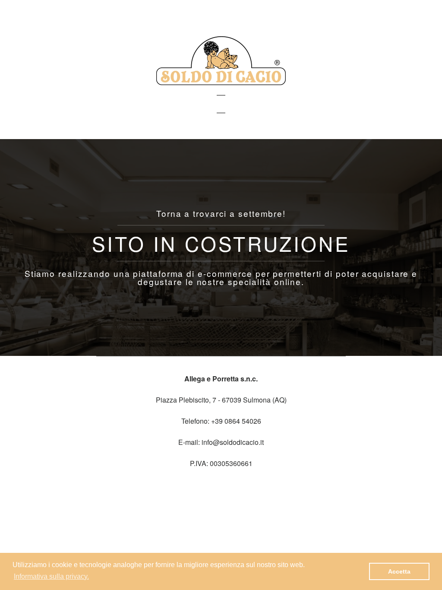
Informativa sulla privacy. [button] (51, 576)
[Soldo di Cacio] (221, 82)
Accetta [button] (399, 571)
